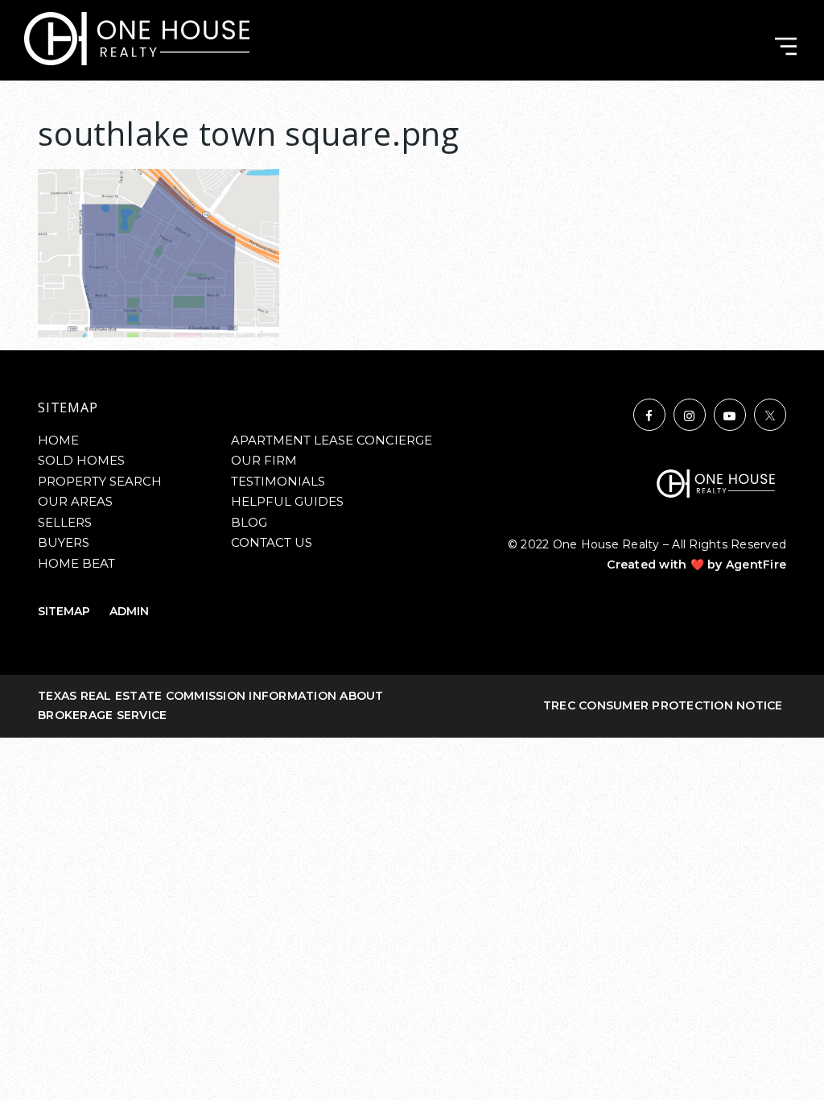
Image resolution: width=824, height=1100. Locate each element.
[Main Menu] (786, 46)
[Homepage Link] (136, 37)
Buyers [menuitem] (63, 542)
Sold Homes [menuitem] (81, 460)
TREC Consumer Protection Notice (663, 705)
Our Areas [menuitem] (75, 501)
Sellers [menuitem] (65, 522)
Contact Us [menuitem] (271, 542)
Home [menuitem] (58, 440)
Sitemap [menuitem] (64, 611)
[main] (412, 204)
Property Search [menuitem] (100, 481)
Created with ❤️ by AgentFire (696, 564)
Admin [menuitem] (129, 611)
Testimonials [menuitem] (278, 481)
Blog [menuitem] (249, 522)
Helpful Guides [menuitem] (287, 501)
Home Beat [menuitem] (76, 563)
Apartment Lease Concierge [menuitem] (331, 440)
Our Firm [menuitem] (264, 460)
